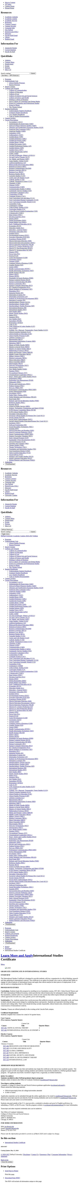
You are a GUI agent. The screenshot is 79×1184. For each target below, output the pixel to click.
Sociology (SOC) (14, 423)
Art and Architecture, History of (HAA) (22, 155)
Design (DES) (13, 218)
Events (7, 66)
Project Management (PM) (17, 391)
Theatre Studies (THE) (16, 445)
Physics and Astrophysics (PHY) (19, 384)
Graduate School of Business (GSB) (21, 263)
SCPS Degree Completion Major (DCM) (22, 410)
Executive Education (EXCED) (19, 237)
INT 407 (6, 1053)
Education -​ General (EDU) (18, 230)
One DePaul (9, 30)
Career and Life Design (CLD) (19, 178)
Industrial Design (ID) (16, 293)
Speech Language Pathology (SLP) (20, 432)
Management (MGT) (16, 339)
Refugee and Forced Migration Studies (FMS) (24, 401)
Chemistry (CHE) (15, 183)
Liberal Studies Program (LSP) (19, 336)
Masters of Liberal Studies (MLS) (20, 349)
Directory (8, 33)
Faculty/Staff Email (11, 35)
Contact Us (35, 1154)
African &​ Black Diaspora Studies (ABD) (22, 126)
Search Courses (10, 86)
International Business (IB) (17, 308)
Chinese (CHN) (14, 185)
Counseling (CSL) (15, 204)
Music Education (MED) (17, 360)
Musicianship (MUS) (16, 363)
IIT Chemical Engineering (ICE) (19, 287)
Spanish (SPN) (14, 429)
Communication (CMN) (17, 187)
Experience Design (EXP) (17, 239)
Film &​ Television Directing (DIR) (20, 241)
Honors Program (14, 85)
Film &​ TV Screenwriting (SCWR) (20, 250)
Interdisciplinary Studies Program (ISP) (21, 306)
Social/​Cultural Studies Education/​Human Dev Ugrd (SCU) (28, 421)
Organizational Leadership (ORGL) (20, 375)
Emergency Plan (45, 1154)
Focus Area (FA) (14, 254)
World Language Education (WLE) (20, 458)
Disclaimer (26, 1154)
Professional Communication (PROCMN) (22, 389)
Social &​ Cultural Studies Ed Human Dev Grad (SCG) (27, 415)
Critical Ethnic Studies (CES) (18, 207)
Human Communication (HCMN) (20, 282)
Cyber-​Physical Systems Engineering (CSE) (23, 211)
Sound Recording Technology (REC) (21, 427)
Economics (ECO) (15, 226)
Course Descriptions (11, 120)
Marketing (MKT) (15, 343)
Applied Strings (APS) (16, 148)
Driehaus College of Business (18, 99)
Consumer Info (10, 28)
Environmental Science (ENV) (19, 235)
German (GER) (14, 261)
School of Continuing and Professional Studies (24, 103)
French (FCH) (13, 256)
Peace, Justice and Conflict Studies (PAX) (22, 376)
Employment (9, 64)
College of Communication (18, 90)
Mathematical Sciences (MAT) (19, 350)
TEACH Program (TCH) (17, 442)
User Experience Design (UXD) (19, 451)
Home (7, 947)
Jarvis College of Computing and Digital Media (24, 101)
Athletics (8, 60)
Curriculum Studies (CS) (17, 209)
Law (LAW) (13, 328)
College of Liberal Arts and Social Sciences (23, 96)
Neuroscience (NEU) (16, 367)
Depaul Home (9, 8)
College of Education (16, 92)
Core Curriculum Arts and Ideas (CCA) (22, 198)
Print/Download (10, 464)
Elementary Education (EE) (18, 231)
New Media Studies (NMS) (18, 369)
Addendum (8, 462)
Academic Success (11, 20)
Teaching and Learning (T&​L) (19, 443)
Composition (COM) (16, 194)
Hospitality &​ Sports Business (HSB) (21, 278)
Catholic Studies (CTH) (16, 179)
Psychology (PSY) (15, 393)
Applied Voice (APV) (16, 150)
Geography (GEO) (15, 259)
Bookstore (8, 22)
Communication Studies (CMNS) (20, 189)
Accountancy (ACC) (16, 122)
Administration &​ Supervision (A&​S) (21, 124)
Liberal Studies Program (17, 83)
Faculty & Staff (10, 52)
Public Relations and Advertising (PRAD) (22, 397)
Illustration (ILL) (14, 291)
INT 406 (6, 1051)
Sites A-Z (8, 70)
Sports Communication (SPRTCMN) (21, 434)
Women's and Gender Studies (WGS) (21, 456)
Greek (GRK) (13, 267)
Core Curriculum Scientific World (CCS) (22, 202)
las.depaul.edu (9, 1126)
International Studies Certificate (15, 1142)
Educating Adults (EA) (16, 228)
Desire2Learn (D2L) (11, 32)
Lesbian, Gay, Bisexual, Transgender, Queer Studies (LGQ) (28, 330)
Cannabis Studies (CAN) (17, 176)
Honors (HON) (14, 276)
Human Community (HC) (17, 284)
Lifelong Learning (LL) (16, 337)
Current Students (10, 50)
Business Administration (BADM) (20, 168)
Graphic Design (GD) (16, 265)
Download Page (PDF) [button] (12, 1178)
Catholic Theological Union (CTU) (20, 181)
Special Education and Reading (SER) (21, 430)
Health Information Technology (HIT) (21, 270)
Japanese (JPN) (14, 317)
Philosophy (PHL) (15, 382)
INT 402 (4, 1030)
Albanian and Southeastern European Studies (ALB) (26, 127)
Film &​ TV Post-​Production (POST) (21, 248)
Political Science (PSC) (16, 386)
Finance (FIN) (13, 252)
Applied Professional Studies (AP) (20, 146)
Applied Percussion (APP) (17, 144)
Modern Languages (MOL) (18, 358)
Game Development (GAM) (18, 257)
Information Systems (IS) (17, 295)
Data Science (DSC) (15, 215)
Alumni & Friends (11, 48)
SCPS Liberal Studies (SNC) (18, 412)
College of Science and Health (19, 98)
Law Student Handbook (17, 114)
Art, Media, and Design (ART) (19, 159)
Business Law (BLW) (16, 172)
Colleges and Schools (12, 88)
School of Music (14, 105)
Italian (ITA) (13, 315)
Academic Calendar (11, 17)
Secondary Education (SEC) (18, 414)
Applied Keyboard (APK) (17, 140)
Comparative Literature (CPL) (19, 192)
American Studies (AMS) (17, 131)
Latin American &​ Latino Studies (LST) (22, 326)
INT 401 (4, 1028)
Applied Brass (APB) (16, 137)
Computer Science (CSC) (17, 196)
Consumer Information (59, 1154)
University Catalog (11, 495)
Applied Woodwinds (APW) (18, 152)
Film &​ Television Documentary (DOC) (22, 243)
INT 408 (6, 1055)
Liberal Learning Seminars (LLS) (20, 332)
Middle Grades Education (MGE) (20, 354)
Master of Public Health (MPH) (19, 345)
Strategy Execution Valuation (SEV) (21, 436)
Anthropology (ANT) (16, 135)
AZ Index (8, 4)
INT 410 (6, 1060)
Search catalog (5, 73)
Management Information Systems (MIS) (22, 341)
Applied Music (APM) (16, 142)
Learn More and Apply (17, 955)
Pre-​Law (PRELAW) (16, 388)
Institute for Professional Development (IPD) (23, 298)
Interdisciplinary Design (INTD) (19, 302)
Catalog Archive (10, 118)
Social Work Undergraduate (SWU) (20, 419)
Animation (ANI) (14, 133)
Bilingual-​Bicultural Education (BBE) (21, 165)
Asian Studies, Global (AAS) (18, 161)
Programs (8, 79)
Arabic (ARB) (13, 153)
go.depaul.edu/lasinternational (54, 1105)
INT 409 (6, 1057)
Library (7, 37)
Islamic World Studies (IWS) (18, 313)
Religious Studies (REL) (17, 402)
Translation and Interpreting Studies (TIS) (22, 449)
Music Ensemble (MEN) (17, 362)
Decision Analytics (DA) (17, 217)
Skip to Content (10, 2)
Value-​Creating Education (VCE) (20, 453)
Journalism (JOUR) (15, 321)
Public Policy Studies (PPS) (18, 395)
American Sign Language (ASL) (19, 129)
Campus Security (10, 26)
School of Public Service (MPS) (19, 406)
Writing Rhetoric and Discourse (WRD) (22, 460)
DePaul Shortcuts (7, 529)
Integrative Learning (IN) (17, 300)
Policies (7, 68)
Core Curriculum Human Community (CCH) (23, 200)
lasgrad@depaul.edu (12, 1128)
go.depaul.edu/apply (57, 1085)
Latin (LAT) (13, 324)
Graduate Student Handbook (18, 112)
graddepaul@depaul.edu (49, 1080)
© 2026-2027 (5, 1154)
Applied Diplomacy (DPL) (18, 139)
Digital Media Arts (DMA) (17, 222)
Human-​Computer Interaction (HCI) (21, 285)
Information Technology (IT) (18, 297)
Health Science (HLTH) (17, 272)
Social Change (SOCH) (16, 417)
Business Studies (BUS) (17, 174)
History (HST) (14, 274)
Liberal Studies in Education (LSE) (20, 334)
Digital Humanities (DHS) (17, 220)
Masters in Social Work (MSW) (19, 347)
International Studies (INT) (18, 310)
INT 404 (6, 1046)
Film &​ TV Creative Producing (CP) (21, 246)
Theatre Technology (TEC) (18, 447)
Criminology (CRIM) (16, 205)
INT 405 (6, 1048)
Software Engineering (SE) (18, 425)
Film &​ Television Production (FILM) (21, 244)
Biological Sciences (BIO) (17, 166)
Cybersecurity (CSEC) (16, 213)
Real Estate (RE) (14, 399)
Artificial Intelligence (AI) (17, 163)
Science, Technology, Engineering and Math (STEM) (26, 408)
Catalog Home (9, 6)
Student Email (9, 39)
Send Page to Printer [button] (11, 1171)
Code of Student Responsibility (19, 116)
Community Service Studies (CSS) (20, 191)
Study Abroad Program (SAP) (19, 438)
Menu (3, 964)
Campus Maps (9, 62)
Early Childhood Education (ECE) (20, 224)
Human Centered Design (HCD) (19, 280)
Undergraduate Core (11, 81)
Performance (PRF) (15, 378)
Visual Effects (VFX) (16, 455)
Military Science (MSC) (17, 356)
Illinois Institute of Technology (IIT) (20, 289)
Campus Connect (10, 24)
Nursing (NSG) (14, 371)
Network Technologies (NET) (19, 365)
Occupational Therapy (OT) (18, 373)
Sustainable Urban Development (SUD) (22, 440)
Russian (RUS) (14, 404)
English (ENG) (14, 233)
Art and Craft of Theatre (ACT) (19, 157)
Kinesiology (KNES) (16, 323)
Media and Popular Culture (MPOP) (21, 352)
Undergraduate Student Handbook (20, 111)
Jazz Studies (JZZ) (15, 319)
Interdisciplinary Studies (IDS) (19, 304)
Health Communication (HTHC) (19, 269)
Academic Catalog (11, 19)
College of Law (14, 94)
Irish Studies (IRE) (15, 311)
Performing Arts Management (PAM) (21, 380)
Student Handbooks (11, 109)
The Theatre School (15, 107)
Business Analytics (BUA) (17, 170)
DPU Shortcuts (14, 75)
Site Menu (5, 75)
